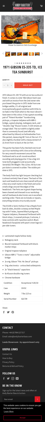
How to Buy (7, 358)
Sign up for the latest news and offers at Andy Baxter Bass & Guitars (19, 392)
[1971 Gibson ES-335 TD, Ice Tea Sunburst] (7, 54)
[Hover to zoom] (22, 29)
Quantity (5, 80)
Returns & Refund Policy (13, 366)
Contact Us (7, 354)
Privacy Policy (8, 362)
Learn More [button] (9, 411)
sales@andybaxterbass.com (20, 336)
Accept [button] (22, 418)
